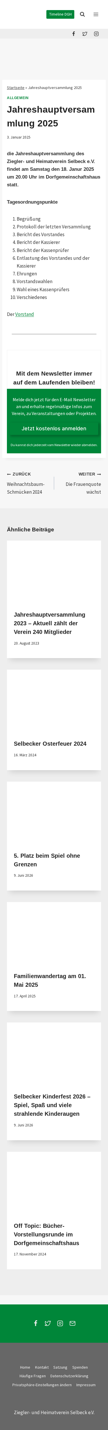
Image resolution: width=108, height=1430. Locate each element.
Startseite (15, 87)
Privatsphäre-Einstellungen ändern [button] (42, 1384)
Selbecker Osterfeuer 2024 (50, 743)
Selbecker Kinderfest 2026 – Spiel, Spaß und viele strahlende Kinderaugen (52, 1105)
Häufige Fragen (33, 1375)
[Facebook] (74, 34)
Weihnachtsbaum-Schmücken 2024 (26, 483)
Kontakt (42, 1367)
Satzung (60, 1367)
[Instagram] (96, 34)
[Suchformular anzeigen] (82, 14)
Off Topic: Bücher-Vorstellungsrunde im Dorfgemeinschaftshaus (46, 1234)
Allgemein (18, 98)
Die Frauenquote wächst (83, 483)
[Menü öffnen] (95, 14)
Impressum (86, 1384)
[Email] (72, 1323)
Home (25, 1367)
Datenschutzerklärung (69, 1375)
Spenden (80, 1367)
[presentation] (54, 572)
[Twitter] (85, 34)
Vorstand (24, 314)
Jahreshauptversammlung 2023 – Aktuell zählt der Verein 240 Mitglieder (49, 623)
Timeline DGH (60, 14)
